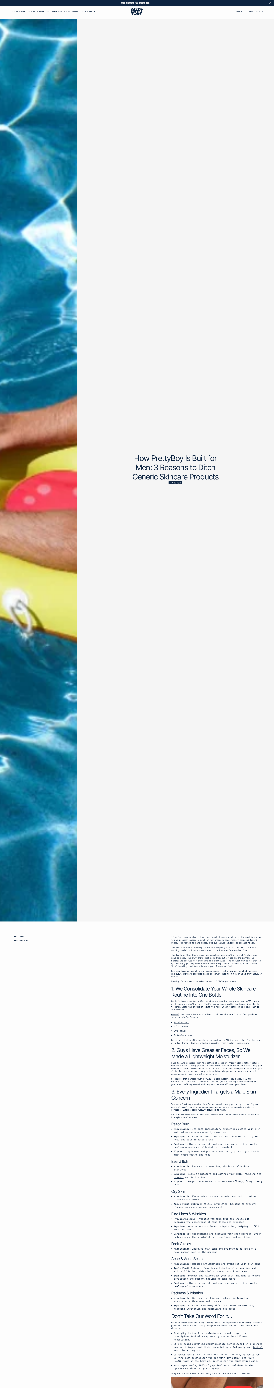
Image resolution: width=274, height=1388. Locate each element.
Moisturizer (181, 1022)
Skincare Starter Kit (193, 1373)
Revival (175, 1014)
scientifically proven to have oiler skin (203, 1065)
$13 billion (232, 947)
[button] (259, 11)
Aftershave (181, 1026)
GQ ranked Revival (185, 1354)
